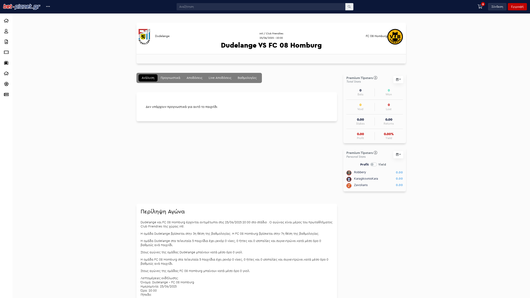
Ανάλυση (148, 78)
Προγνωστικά (170, 78)
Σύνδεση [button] (497, 6)
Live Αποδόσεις (220, 78)
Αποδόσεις (194, 78)
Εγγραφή (517, 6)
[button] (48, 6)
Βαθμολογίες (247, 78)
